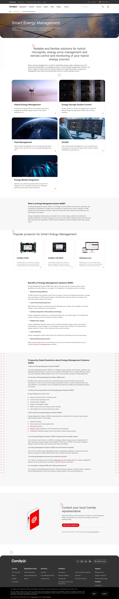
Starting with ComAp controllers (33, 2)
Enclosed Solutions (81, 578)
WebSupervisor (21, 2)
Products (31, 6)
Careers (44, 2)
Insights (58, 6)
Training (43, 572)
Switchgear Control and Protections (65, 582)
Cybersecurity (45, 578)
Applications (22, 6)
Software (78, 575)
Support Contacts (100, 575)
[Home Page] (10, 11)
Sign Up (94, 2)
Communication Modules (82, 572)
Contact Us (98, 585)
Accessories (62, 578)
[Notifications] (108, 6)
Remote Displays (63, 575)
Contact (66, 6)
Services (38, 6)
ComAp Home (12, 2)
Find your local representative (90, 532)
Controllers (61, 572)
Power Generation (29, 572)
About (52, 6)
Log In (89, 2)
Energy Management (30, 575)
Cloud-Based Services (47, 575)
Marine (26, 578)
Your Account (16, 572)
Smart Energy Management (28, 11)
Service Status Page (101, 578)
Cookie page (34, 597)
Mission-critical (34, 428)
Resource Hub (99, 572)
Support (46, 6)
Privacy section (46, 597)
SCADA (36, 344)
